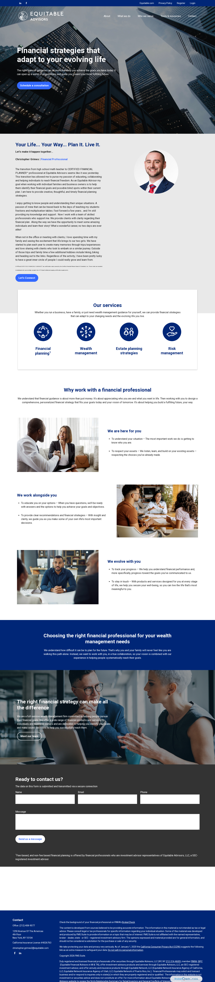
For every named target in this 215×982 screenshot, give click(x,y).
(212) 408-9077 (27, 925)
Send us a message (30, 839)
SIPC (200, 961)
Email (81, 792)
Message (20, 811)
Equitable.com (147, 3)
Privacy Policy (165, 3)
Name (18, 792)
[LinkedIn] (20, 3)
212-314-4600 (173, 961)
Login (192, 3)
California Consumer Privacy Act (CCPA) (161, 947)
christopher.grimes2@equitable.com (31, 948)
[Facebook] (26, 3)
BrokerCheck (128, 922)
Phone (143, 792)
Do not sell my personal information (125, 950)
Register (181, 3)
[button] (107, 16)
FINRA (194, 961)
